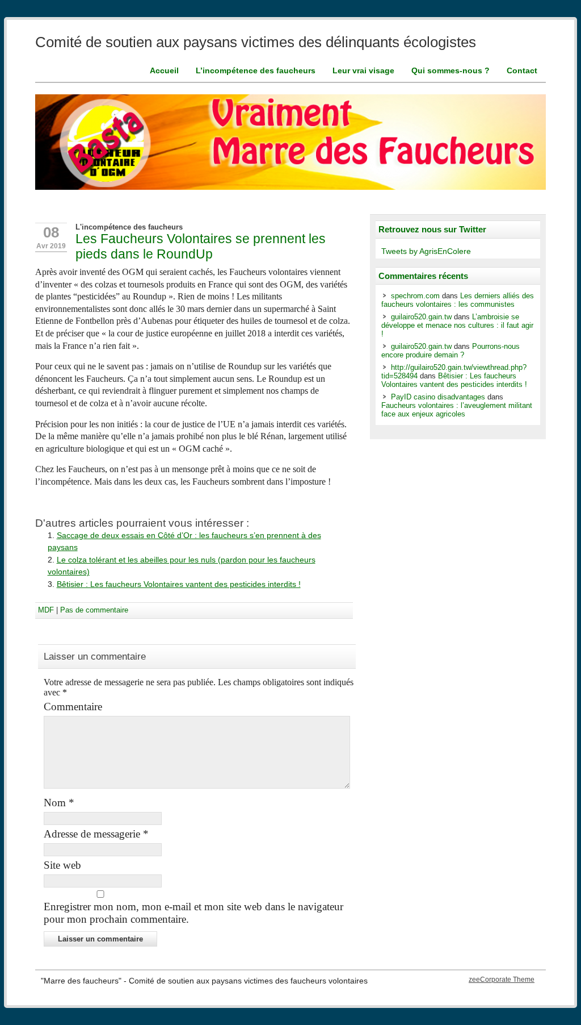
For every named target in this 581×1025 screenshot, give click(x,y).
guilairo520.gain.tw (421, 316)
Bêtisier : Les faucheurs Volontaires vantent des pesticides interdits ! (179, 584)
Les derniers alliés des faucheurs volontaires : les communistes (457, 300)
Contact (522, 70)
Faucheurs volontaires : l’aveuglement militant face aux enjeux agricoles (456, 409)
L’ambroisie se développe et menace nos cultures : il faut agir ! (457, 325)
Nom (59, 803)
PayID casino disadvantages (438, 397)
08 (51, 232)
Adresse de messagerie (96, 834)
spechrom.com (415, 295)
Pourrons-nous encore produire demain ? (450, 350)
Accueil (164, 70)
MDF (46, 610)
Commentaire (73, 707)
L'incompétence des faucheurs (129, 227)
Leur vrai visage (363, 70)
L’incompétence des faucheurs (255, 70)
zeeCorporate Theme (501, 979)
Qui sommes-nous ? (450, 70)
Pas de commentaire (94, 610)
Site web (62, 865)
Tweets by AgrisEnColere (426, 251)
